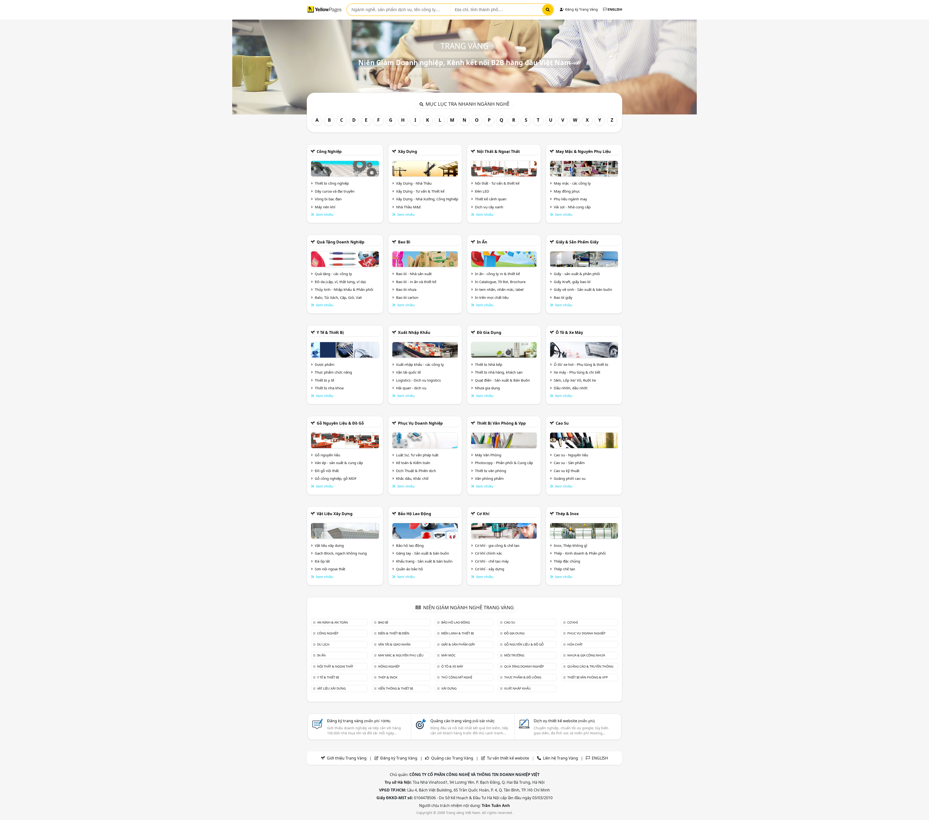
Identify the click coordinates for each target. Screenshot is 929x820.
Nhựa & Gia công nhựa (586, 655)
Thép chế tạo (564, 568)
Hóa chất (575, 644)
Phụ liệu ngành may (570, 198)
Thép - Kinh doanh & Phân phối (580, 553)
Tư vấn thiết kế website (508, 758)
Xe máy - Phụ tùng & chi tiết (577, 372)
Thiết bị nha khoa (329, 387)
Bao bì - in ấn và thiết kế (416, 281)
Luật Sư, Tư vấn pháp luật (417, 454)
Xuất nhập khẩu (414, 332)
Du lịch (323, 644)
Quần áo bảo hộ (409, 568)
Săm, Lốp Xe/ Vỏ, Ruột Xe (575, 380)
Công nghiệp (329, 151)
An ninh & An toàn (332, 622)
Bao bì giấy (563, 297)
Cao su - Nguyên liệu (571, 454)
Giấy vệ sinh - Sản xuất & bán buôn (583, 289)
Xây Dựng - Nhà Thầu (414, 183)
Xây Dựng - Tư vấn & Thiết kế (420, 191)
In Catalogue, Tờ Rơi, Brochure (500, 281)
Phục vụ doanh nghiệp (420, 423)
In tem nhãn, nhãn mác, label (499, 289)
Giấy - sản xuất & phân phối (577, 273)
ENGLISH (614, 9)
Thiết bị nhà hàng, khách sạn (499, 372)
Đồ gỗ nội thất (327, 470)
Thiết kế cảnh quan (490, 198)
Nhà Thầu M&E (408, 206)
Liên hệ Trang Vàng (560, 758)
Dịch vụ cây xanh (489, 206)
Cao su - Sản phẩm (569, 462)
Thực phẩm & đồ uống (522, 677)
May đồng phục (567, 191)
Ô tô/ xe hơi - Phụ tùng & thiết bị (581, 364)
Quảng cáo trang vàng (462, 720)
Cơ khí (483, 513)
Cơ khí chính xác (488, 553)
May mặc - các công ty (572, 183)
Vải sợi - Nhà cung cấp (572, 206)
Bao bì (404, 242)
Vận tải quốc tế (408, 372)
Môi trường (514, 655)
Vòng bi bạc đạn (328, 198)
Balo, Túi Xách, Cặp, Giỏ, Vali (338, 297)
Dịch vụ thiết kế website (564, 720)
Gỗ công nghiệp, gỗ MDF (336, 478)
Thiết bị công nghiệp (332, 183)
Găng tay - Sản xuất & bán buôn (422, 553)
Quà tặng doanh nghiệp (340, 242)
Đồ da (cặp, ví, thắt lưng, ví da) (340, 281)
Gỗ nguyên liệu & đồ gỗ (340, 423)
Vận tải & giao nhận (394, 644)
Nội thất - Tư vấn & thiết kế (497, 183)
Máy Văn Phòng (488, 454)
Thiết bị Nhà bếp (488, 364)
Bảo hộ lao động (414, 513)
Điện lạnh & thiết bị (457, 633)
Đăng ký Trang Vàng (581, 9)
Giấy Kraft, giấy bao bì (572, 281)
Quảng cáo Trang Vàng (452, 758)
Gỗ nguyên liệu (327, 454)
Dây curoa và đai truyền (334, 191)
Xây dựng (407, 151)
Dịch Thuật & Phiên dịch (416, 470)
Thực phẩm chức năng (333, 372)
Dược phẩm (324, 364)
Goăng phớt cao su (569, 478)
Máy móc (448, 655)
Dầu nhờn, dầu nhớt (570, 387)
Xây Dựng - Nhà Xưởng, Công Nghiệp (427, 198)
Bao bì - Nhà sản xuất (414, 273)
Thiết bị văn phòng (490, 470)
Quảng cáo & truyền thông (590, 666)
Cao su (562, 423)
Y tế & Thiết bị (330, 332)
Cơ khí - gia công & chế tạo (497, 545)
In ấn (482, 242)
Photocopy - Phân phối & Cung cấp (504, 462)
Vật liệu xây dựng (334, 513)
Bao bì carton (407, 297)
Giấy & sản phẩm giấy (577, 242)
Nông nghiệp (389, 666)
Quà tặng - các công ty (333, 273)
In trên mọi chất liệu (492, 297)
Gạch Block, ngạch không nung (341, 553)
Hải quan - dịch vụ (411, 387)
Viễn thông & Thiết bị (395, 688)
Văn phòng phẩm (489, 478)
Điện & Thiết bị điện (393, 633)
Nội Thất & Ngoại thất (498, 151)
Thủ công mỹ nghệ (456, 677)
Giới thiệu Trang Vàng (347, 758)
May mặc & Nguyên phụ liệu (583, 151)
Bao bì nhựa (406, 289)
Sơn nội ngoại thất (330, 568)
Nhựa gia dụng (487, 387)
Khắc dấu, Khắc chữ (412, 478)
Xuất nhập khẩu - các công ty (420, 364)
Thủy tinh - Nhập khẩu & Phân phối (344, 289)
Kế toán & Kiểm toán (413, 462)
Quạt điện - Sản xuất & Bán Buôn (502, 380)
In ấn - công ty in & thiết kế (497, 273)
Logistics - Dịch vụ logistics (418, 380)
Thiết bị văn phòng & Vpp (501, 423)
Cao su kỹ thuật (566, 470)
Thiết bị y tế (324, 380)
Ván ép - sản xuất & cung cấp (339, 462)
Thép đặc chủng (567, 561)
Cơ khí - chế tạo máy (492, 561)
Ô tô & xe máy (569, 332)
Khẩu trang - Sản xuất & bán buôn (424, 561)
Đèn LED (482, 191)
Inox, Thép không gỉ (570, 545)
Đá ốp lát (322, 561)
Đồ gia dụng (489, 332)
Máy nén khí (325, 206)
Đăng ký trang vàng (358, 720)
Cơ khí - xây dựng (489, 568)
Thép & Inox (567, 513)
